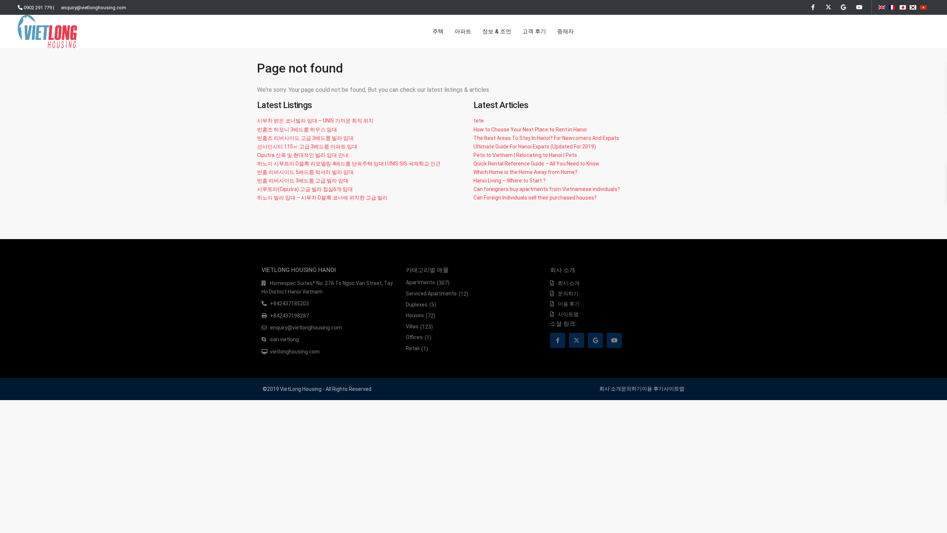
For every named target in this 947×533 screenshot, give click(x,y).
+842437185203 (289, 303)
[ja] (902, 6)
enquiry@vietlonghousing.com (93, 7)
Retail (412, 348)
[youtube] (858, 7)
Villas (412, 326)
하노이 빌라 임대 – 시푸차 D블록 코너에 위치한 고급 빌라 (322, 198)
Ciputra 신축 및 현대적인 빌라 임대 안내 (302, 155)
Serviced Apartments (431, 293)
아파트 (463, 31)
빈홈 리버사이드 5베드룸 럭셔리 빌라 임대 (305, 172)
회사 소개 (569, 283)
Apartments (420, 282)
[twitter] (828, 7)
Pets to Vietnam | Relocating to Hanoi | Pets (525, 155)
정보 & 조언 (496, 31)
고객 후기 (534, 31)
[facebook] (812, 7)
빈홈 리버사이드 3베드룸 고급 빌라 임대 (302, 181)
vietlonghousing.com (295, 352)
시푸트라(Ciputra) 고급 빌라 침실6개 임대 (305, 189)
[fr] (892, 6)
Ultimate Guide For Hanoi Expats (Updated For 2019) (535, 147)
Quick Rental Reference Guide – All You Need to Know (536, 164)
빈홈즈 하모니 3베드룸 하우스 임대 (297, 130)
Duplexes (417, 305)
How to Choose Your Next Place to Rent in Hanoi (530, 130)
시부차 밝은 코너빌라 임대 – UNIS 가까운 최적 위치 (315, 121)
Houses (415, 315)
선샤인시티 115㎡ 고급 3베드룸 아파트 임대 (307, 147)
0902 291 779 (38, 7)
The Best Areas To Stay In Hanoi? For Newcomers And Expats (546, 138)
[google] (843, 7)
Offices (414, 337)
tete (479, 121)
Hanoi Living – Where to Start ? (510, 181)
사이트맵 (568, 314)
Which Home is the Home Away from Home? (525, 172)
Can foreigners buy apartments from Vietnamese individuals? (547, 189)
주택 (438, 31)
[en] (882, 6)
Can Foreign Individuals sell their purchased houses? (535, 198)
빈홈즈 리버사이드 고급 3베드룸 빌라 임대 (305, 138)
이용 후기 (569, 304)
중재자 (565, 31)
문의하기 (568, 293)
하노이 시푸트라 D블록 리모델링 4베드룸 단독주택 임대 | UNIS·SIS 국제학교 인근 (349, 164)
